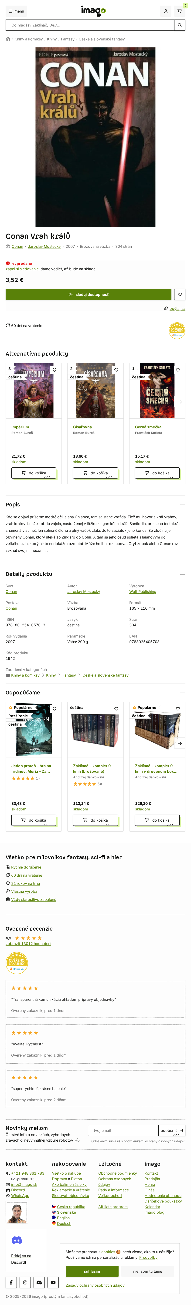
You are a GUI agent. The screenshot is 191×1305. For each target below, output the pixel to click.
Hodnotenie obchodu (163, 1195)
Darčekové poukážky (163, 1201)
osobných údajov (171, 1141)
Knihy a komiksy (28, 39)
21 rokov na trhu (25, 883)
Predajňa (152, 1178)
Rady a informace (113, 1190)
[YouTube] (53, 1282)
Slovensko (66, 1212)
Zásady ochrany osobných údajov (95, 1285)
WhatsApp (20, 1195)
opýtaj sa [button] (177, 308)
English (63, 1218)
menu (19, 11)
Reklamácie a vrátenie (71, 1190)
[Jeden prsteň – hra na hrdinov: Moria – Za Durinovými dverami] (33, 766)
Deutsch (64, 1223)
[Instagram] (25, 1282)
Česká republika (71, 1206)
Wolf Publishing (142, 591)
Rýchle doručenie (26, 867)
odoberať (169, 1130)
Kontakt (151, 1173)
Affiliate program (113, 1206)
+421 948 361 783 (27, 1173)
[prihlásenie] (165, 11)
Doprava (59, 1178)
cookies (108, 1251)
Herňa (150, 1184)
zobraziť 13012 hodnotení (28, 943)
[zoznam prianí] (179, 294)
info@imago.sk (24, 1184)
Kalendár (152, 1206)
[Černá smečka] (157, 423)
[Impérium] (33, 423)
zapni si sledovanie (22, 269)
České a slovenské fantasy (102, 39)
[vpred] (179, 401)
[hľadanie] (179, 25)
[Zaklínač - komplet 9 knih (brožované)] (95, 766)
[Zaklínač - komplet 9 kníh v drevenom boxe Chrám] (157, 766)
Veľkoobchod (110, 1195)
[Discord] (39, 1282)
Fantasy (68, 39)
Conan (17, 246)
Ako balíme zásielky (69, 1184)
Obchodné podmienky (117, 1173)
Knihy (52, 39)
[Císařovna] (95, 423)
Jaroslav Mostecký (44, 246)
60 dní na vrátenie (26, 875)
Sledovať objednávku (70, 1195)
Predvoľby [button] (148, 1257)
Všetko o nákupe (66, 1173)
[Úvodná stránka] (8, 39)
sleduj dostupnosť (92, 294)
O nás (149, 1190)
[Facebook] (11, 1282)
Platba (76, 1178)
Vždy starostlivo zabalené (33, 899)
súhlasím (92, 1271)
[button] (95, 354)
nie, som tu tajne (147, 1271)
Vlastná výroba (24, 891)
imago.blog (154, 1212)
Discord (18, 1190)
